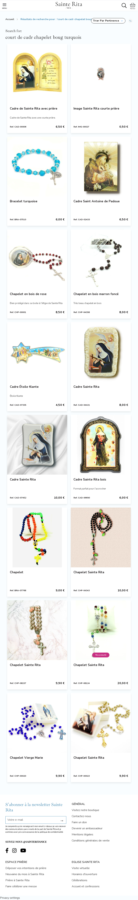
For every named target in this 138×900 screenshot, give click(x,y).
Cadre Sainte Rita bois (89, 479)
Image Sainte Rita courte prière (96, 109)
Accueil (9, 19)
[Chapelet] (37, 537)
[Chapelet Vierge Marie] (37, 723)
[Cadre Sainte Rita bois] (101, 445)
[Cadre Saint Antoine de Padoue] (101, 166)
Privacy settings (10, 898)
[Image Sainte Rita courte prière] (101, 74)
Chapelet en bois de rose (28, 294)
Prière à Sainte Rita (17, 880)
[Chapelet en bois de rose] (37, 259)
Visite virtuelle (81, 868)
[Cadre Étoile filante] (37, 352)
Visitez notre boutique (85, 810)
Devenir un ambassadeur (87, 828)
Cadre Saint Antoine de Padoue (96, 201)
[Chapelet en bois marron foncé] (101, 259)
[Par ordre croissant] (130, 20)
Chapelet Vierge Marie (26, 758)
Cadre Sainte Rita (86, 387)
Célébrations (79, 880)
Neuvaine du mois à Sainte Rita (24, 874)
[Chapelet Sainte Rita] (101, 537)
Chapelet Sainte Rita (88, 572)
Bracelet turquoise (23, 201)
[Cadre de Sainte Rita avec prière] (37, 74)
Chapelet (16, 572)
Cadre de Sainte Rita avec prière (33, 109)
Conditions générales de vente (91, 841)
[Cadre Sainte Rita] (101, 352)
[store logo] (68, 4)
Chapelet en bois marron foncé (96, 294)
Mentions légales (82, 834)
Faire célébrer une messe (21, 886)
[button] (108, 20)
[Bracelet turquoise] (37, 166)
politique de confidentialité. (51, 832)
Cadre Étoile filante (24, 387)
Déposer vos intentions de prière (25, 868)
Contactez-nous (81, 816)
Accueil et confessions (86, 886)
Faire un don (79, 822)
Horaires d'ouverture (84, 874)
